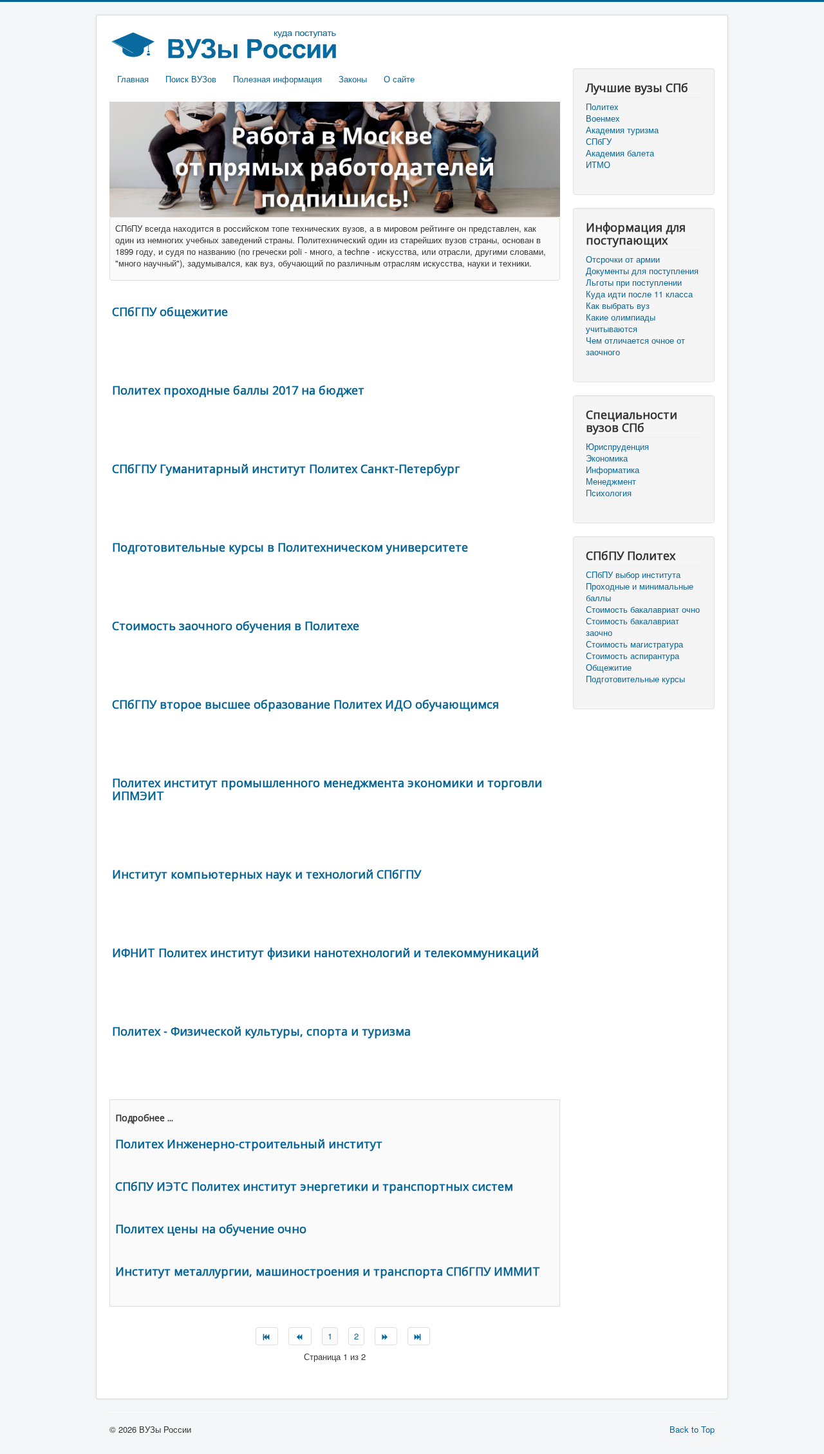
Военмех (603, 118)
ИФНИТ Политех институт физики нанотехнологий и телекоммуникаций (325, 952)
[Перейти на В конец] (418, 1336)
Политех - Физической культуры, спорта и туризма (261, 1031)
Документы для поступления (642, 271)
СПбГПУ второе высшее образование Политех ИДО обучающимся (305, 704)
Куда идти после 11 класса (639, 294)
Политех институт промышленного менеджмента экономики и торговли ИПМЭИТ (327, 789)
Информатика (612, 470)
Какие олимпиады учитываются (620, 323)
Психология (609, 493)
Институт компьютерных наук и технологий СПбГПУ (266, 874)
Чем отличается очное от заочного (635, 346)
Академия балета (620, 153)
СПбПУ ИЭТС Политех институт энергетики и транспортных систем (314, 1186)
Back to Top (692, 1429)
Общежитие (609, 667)
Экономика (607, 458)
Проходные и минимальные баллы (639, 592)
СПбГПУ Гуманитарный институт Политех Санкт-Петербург (286, 468)
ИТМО (598, 165)
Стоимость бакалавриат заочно (632, 626)
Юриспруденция (617, 446)
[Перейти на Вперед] (386, 1336)
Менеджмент (611, 481)
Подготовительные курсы (635, 679)
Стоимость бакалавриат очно (643, 609)
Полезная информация (277, 79)
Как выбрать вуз (618, 306)
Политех (602, 107)
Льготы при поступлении (634, 282)
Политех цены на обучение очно (210, 1228)
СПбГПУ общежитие (170, 311)
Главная (133, 79)
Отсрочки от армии (623, 259)
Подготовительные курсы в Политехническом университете (290, 547)
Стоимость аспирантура (632, 656)
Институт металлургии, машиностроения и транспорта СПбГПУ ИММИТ (327, 1271)
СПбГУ (599, 141)
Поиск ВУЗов (190, 79)
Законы (353, 79)
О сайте (399, 79)
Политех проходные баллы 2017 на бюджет (238, 390)
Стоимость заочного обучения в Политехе (235, 625)
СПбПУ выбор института (633, 575)
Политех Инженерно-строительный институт (248, 1143)
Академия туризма (622, 130)
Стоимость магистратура (634, 644)
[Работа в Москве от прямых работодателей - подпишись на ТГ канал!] (334, 158)
